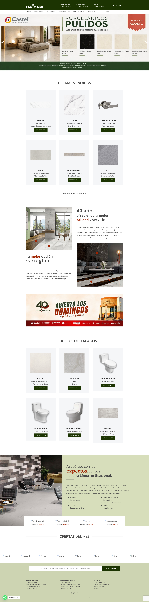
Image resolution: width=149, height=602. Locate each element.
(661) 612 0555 (100, 6)
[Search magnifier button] (120, 11)
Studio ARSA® (94, 597)
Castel (115, 524)
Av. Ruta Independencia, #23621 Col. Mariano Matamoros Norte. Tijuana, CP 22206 (70, 586)
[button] (74, 42)
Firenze (66, 524)
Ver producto (41, 130)
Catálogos (51, 12)
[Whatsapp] (5, 597)
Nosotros (62, 12)
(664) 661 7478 (83, 6)
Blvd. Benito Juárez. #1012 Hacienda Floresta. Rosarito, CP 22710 (103, 586)
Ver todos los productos (74, 194)
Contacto (91, 12)
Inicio (29, 12)
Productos (38, 12)
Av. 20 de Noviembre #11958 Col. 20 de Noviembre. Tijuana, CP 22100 (36, 586)
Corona (41, 524)
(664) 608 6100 (66, 6)
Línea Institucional (76, 12)
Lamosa (90, 524)
